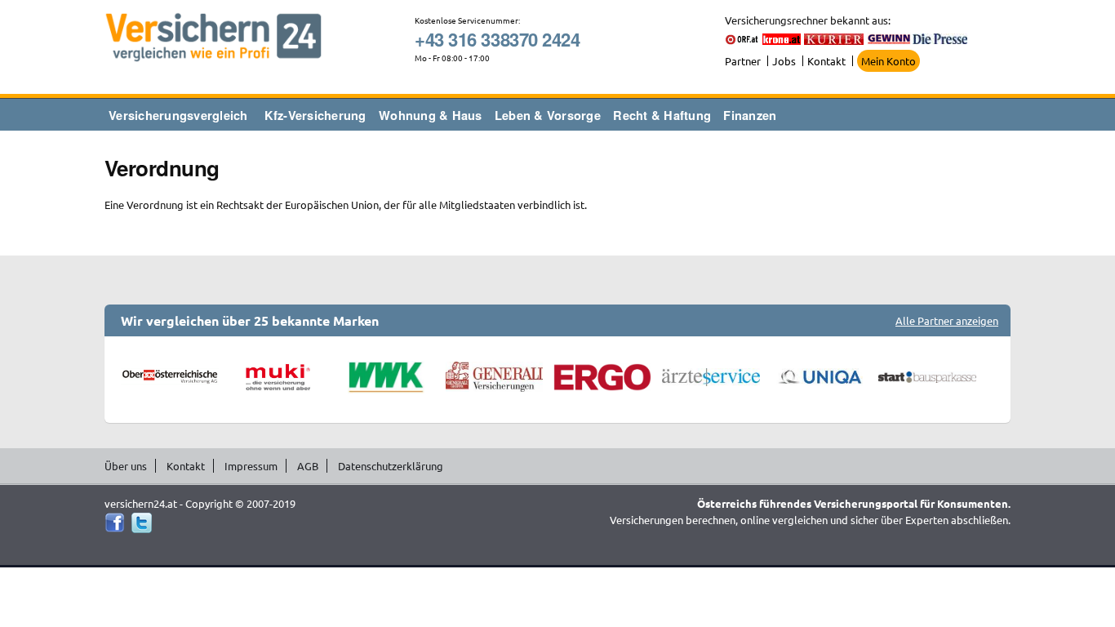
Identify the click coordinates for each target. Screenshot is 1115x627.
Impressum (251, 466)
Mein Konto (888, 61)
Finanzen (749, 115)
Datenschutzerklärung (390, 466)
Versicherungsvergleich (178, 115)
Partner (743, 61)
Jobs (784, 61)
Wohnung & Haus (430, 115)
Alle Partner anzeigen (946, 320)
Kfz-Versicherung (315, 115)
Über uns (125, 466)
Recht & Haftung (662, 115)
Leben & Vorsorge (548, 115)
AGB (307, 466)
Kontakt (826, 61)
